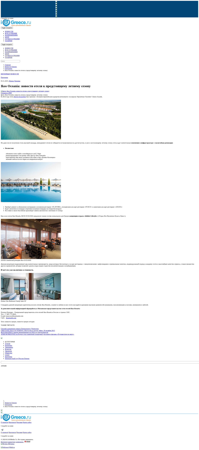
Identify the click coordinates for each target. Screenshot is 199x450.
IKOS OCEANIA (20, 97)
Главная (8, 65)
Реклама (19, 422)
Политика (8, 345)
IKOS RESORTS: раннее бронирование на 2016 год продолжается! (24, 332)
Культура (8, 349)
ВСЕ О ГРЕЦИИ (11, 33)
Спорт (7, 355)
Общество (8, 353)
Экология (8, 351)
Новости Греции (11, 67)
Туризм (7, 343)
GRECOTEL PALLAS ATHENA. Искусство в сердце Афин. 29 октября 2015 (28, 330)
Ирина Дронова (14, 81)
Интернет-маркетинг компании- (12, 442)
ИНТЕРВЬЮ (5, 74)
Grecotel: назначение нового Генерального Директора (20, 329)
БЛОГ (7, 37)
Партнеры (8, 68)
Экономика (9, 347)
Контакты (12, 422)
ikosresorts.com (11, 318)
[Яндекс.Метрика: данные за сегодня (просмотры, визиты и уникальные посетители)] (7, 444)
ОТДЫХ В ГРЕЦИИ (12, 39)
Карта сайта (27, 422)
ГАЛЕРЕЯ (8, 41)
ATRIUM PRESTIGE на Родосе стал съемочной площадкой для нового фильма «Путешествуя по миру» (37, 334)
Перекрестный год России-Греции (17, 358)
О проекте (4, 422)
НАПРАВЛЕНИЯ (11, 35)
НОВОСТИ (9, 31)
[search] (10, 61)
